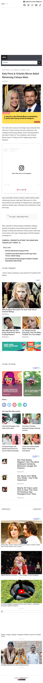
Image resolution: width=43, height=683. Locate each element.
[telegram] (25, 405)
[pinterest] (14, 405)
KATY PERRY (19, 193)
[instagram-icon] (32, 5)
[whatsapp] (20, 405)
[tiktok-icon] (40, 5)
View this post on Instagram (21, 173)
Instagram (12, 268)
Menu (4, 57)
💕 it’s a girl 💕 (21, 189)
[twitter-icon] (28, 5)
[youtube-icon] (36, 5)
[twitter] (9, 405)
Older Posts (37, 509)
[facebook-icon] (24, 5)
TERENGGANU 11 (24, 678)
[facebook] (4, 405)
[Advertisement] (21, 30)
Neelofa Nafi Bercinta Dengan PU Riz (17, 251)
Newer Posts (6, 509)
